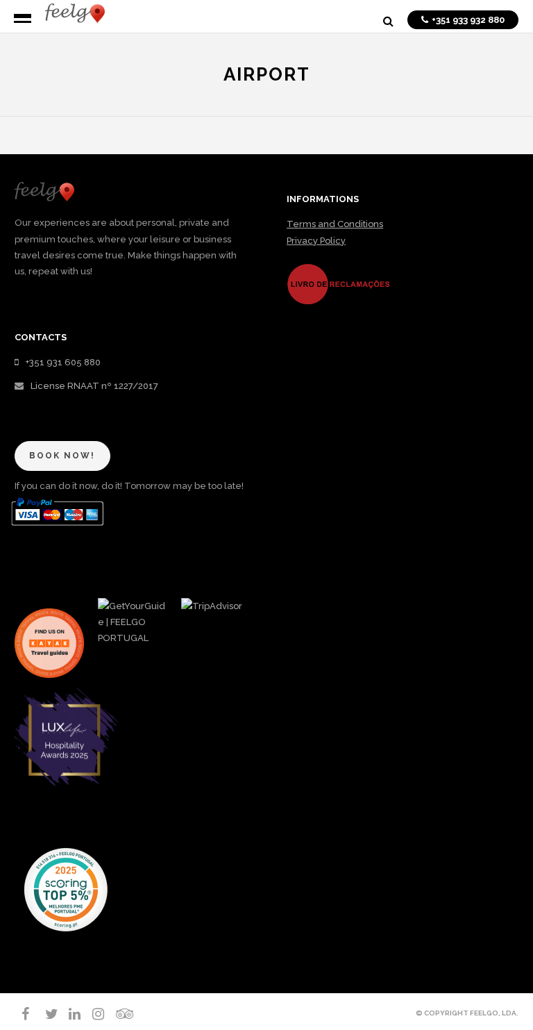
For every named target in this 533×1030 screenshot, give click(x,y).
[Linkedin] (69, 1014)
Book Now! (62, 455)
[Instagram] (92, 1014)
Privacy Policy (316, 240)
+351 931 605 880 (63, 362)
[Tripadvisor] (116, 1014)
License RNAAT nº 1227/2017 (94, 386)
